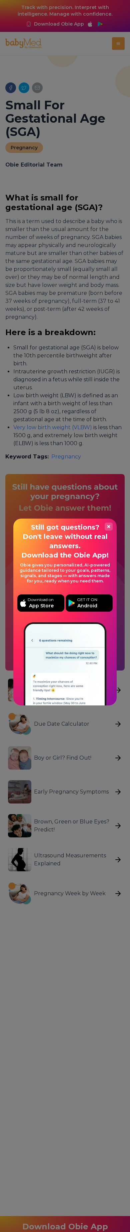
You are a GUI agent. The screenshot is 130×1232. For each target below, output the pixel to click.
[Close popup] (109, 527)
